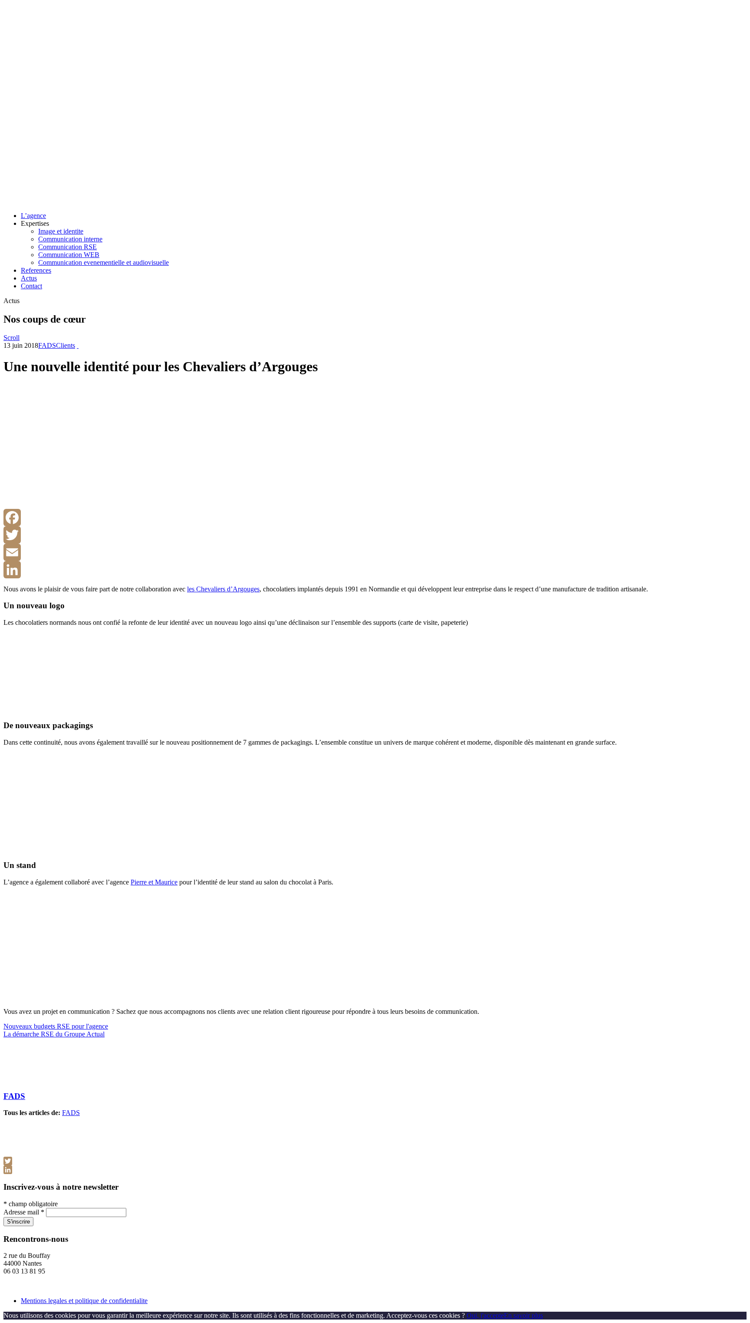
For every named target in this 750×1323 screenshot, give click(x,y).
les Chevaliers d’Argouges (223, 589)
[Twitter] (375, 535)
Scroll (11, 337)
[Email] (375, 552)
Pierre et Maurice (154, 882)
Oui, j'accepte (485, 1315)
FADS (47, 345)
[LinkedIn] (375, 569)
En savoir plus (523, 1315)
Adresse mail (23, 1212)
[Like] (78, 345)
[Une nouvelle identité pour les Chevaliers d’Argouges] (90, 504)
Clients (65, 345)
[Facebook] (375, 517)
